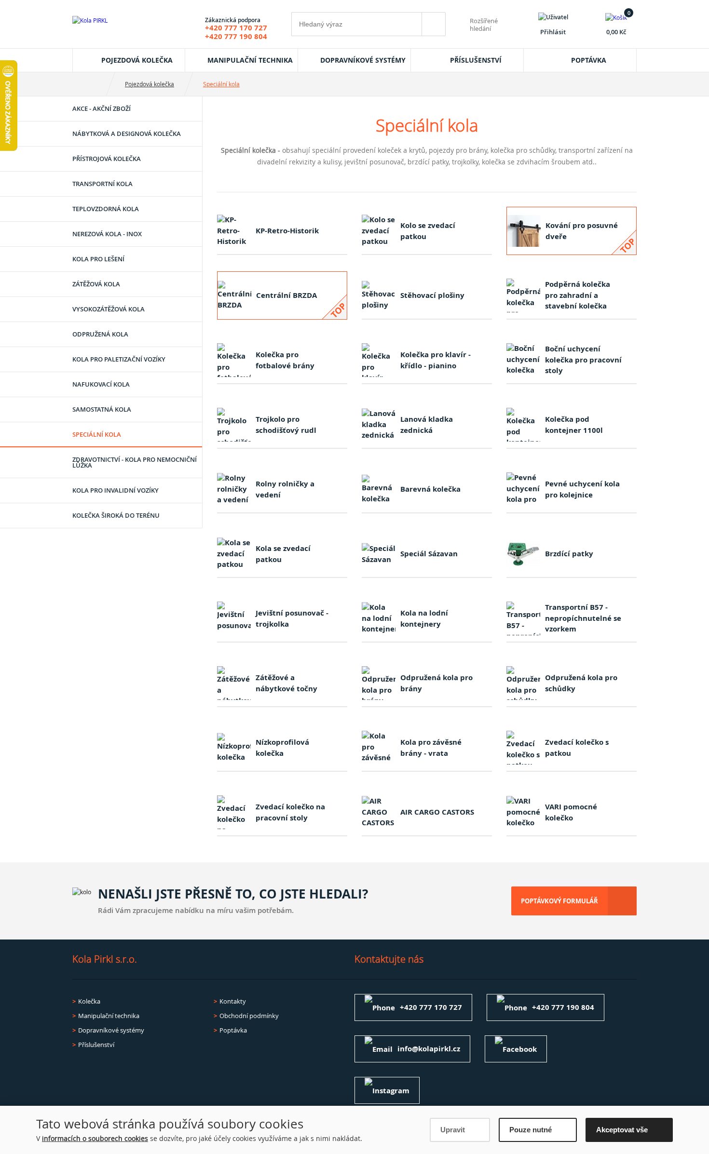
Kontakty (232, 1001)
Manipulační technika (250, 60)
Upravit (452, 1130)
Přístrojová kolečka (106, 158)
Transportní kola (102, 183)
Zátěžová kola (96, 284)
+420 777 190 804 (236, 36)
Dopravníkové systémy (363, 60)
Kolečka (89, 1001)
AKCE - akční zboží (101, 108)
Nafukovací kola (101, 384)
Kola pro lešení (98, 259)
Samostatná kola (101, 409)
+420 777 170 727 (236, 28)
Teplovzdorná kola (105, 208)
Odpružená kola (100, 334)
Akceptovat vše (622, 1130)
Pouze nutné (530, 1130)
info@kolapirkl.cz (428, 1049)
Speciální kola (221, 84)
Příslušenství (476, 60)
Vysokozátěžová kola (108, 309)
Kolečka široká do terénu (116, 515)
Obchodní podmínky (249, 1015)
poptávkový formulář (559, 901)
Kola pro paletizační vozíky (118, 359)
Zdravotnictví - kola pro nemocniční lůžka (134, 462)
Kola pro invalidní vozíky (115, 490)
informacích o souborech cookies (95, 1138)
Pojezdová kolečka (137, 60)
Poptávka (588, 60)
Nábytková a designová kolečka (126, 133)
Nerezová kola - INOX (107, 233)
